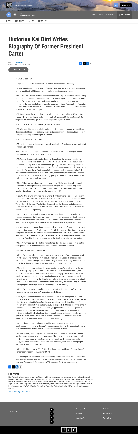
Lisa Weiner (19, 62)
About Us (79, 413)
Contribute (42, 21)
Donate (126, 5)
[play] (9, 15)
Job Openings (107, 413)
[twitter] (52, 414)
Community (19, 21)
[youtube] (52, 418)
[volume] (15, 14)
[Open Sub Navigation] (12, 21)
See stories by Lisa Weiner (19, 391)
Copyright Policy (81, 409)
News (8, 21)
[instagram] (52, 422)
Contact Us (106, 409)
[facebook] (52, 410)
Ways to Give (107, 418)
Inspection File (80, 418)
